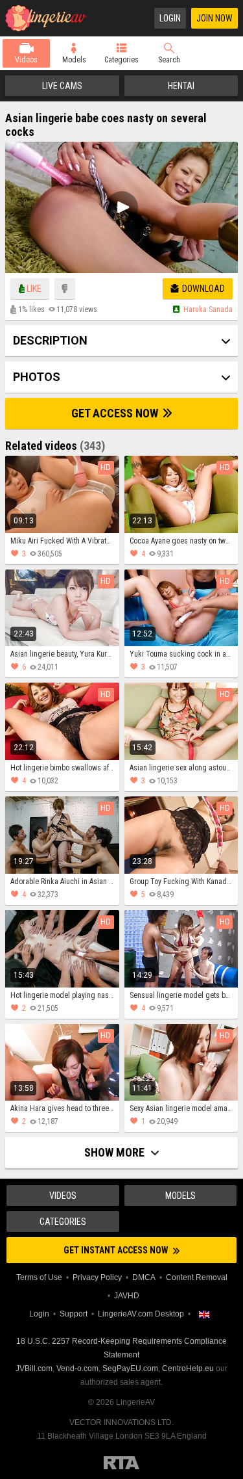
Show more (115, 1152)
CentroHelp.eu (188, 1368)
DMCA (144, 1277)
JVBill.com (34, 1368)
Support (73, 1313)
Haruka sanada (208, 309)
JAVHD (126, 1295)
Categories (121, 59)
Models (74, 59)
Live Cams (62, 86)
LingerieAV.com (50, 18)
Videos (26, 59)
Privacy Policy (97, 1277)
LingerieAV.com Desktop (141, 1313)
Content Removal (196, 1277)
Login (170, 18)
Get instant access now (117, 1250)
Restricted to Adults (121, 1462)
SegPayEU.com (130, 1368)
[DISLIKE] (64, 288)
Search (169, 59)
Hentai (181, 86)
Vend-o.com (77, 1368)
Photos (36, 377)
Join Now (214, 18)
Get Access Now (116, 413)
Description (50, 340)
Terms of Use (39, 1277)
